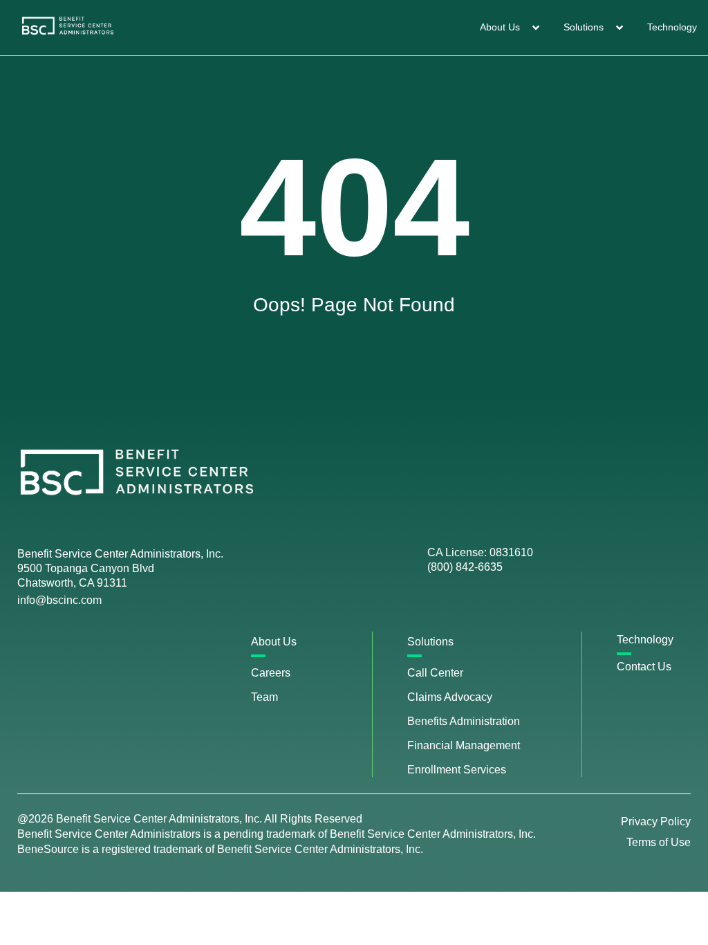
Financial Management (463, 745)
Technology (645, 639)
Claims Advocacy (449, 697)
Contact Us (644, 666)
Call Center (435, 673)
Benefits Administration (463, 721)
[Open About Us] (535, 27)
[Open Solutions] (619, 27)
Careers (270, 673)
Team (264, 697)
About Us (274, 642)
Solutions (430, 642)
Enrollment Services (456, 770)
